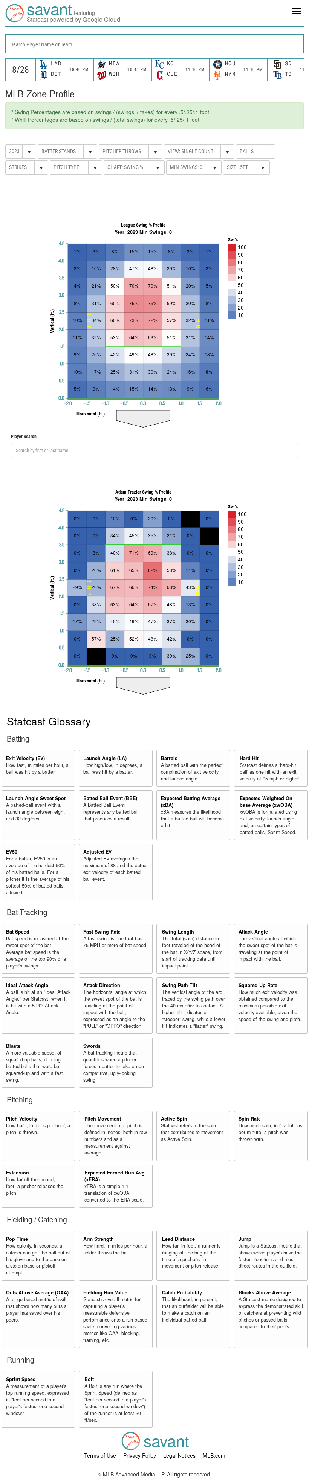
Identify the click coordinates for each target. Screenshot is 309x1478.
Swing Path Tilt (179, 985)
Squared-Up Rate (258, 985)
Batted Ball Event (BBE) (110, 798)
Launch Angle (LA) (105, 758)
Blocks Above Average (265, 1292)
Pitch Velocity (21, 1118)
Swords (92, 1046)
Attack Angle (253, 931)
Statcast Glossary (49, 720)
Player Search (24, 436)
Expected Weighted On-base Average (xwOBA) (267, 801)
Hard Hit (249, 758)
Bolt (89, 1379)
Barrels (169, 758)
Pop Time (17, 1239)
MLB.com (214, 1455)
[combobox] (154, 43)
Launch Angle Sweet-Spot (36, 798)
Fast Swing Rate (102, 931)
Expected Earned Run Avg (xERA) (114, 1176)
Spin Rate (250, 1118)
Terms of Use (101, 1455)
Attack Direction (101, 985)
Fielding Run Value (105, 1292)
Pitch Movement (102, 1118)
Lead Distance (178, 1239)
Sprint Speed (21, 1379)
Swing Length (178, 931)
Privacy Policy (140, 1455)
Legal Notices (180, 1455)
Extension (17, 1172)
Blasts (13, 1046)
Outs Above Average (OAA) (37, 1292)
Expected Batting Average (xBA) (190, 801)
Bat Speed (17, 931)
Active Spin (174, 1118)
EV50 (11, 851)
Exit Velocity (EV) (25, 758)
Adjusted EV (97, 851)
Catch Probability (182, 1292)
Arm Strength (98, 1239)
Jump (245, 1239)
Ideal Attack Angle (27, 985)
